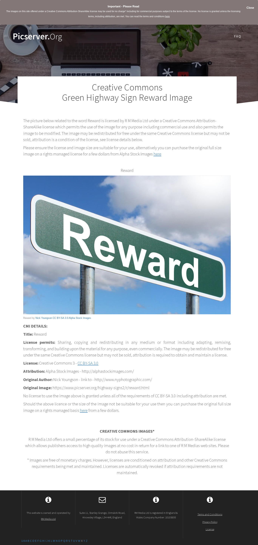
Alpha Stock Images (80, 318)
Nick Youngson (44, 318)
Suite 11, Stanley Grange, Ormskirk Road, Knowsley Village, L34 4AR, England (102, 515)
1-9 (23, 541)
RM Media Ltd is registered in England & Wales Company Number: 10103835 (156, 515)
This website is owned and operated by (48, 515)
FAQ (237, 36)
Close (250, 7)
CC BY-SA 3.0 (60, 318)
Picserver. (37, 36)
